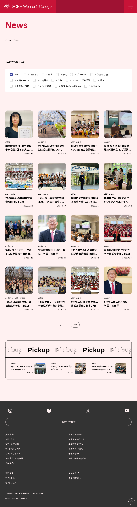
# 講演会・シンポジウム (70, 86)
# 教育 (49, 74)
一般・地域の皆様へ (77, 458)
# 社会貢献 (42, 80)
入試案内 (9, 463)
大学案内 (9, 434)
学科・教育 (10, 439)
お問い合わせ (68, 422)
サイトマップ (10, 483)
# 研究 (63, 74)
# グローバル (81, 74)
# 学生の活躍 (101, 74)
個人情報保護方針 (22, 493)
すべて (17, 74)
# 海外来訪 (94, 86)
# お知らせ (33, 74)
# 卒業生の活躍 (22, 86)
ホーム (8, 40)
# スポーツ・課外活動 (80, 80)
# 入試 (59, 80)
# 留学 (101, 80)
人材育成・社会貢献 (14, 458)
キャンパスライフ (12, 449)
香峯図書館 (73, 478)
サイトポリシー (38, 493)
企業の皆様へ (74, 453)
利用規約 (9, 493)
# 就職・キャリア (22, 80)
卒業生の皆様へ (75, 444)
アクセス (9, 478)
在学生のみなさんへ (77, 439)
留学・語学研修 (12, 444)
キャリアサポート (12, 453)
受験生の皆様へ (75, 434)
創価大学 (72, 473)
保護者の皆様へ (75, 449)
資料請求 (9, 473)
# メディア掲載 (44, 86)
